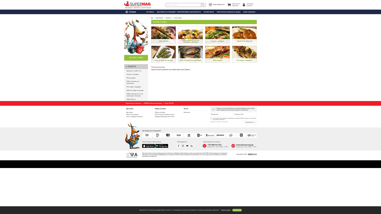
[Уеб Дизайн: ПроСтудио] (252, 154)
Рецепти (168, 18)
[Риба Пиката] (163, 35)
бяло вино (176, 69)
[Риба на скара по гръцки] (163, 54)
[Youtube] (187, 146)
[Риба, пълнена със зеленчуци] (190, 54)
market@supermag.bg (244, 145)
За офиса (150, 12)
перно (187, 69)
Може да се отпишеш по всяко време (219, 121)
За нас (186, 108)
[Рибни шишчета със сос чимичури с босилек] (190, 35)
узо (182, 69)
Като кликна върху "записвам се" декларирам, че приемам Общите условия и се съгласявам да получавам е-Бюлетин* (234, 119)
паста (159, 69)
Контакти (187, 112)
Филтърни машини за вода (229, 12)
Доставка (129, 108)
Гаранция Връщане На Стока (164, 116)
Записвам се (249, 122)
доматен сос (167, 69)
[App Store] (148, 147)
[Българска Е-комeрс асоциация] (132, 155)
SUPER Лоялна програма (153, 103)
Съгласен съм (237, 210)
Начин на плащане (132, 114)
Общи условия (160, 108)
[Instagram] (183, 146)
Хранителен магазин (133, 103)
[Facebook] (178, 146)
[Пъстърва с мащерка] (244, 54)
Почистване (209, 12)
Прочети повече (226, 210)
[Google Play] (161, 147)
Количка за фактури (236, 4)
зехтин (153, 69)
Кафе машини (249, 12)
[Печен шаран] (217, 54)
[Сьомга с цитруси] (217, 35)
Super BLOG (159, 18)
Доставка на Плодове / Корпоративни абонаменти (179, 12)
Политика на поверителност (165, 114)
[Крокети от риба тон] (244, 35)
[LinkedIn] (191, 146)
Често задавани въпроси (134, 116)
